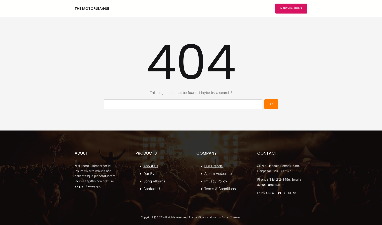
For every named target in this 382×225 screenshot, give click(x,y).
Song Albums (154, 181)
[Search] (271, 104)
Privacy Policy (215, 181)
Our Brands (213, 166)
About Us (150, 166)
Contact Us (152, 189)
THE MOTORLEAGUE (92, 8)
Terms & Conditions (220, 189)
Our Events (152, 173)
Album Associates (219, 173)
